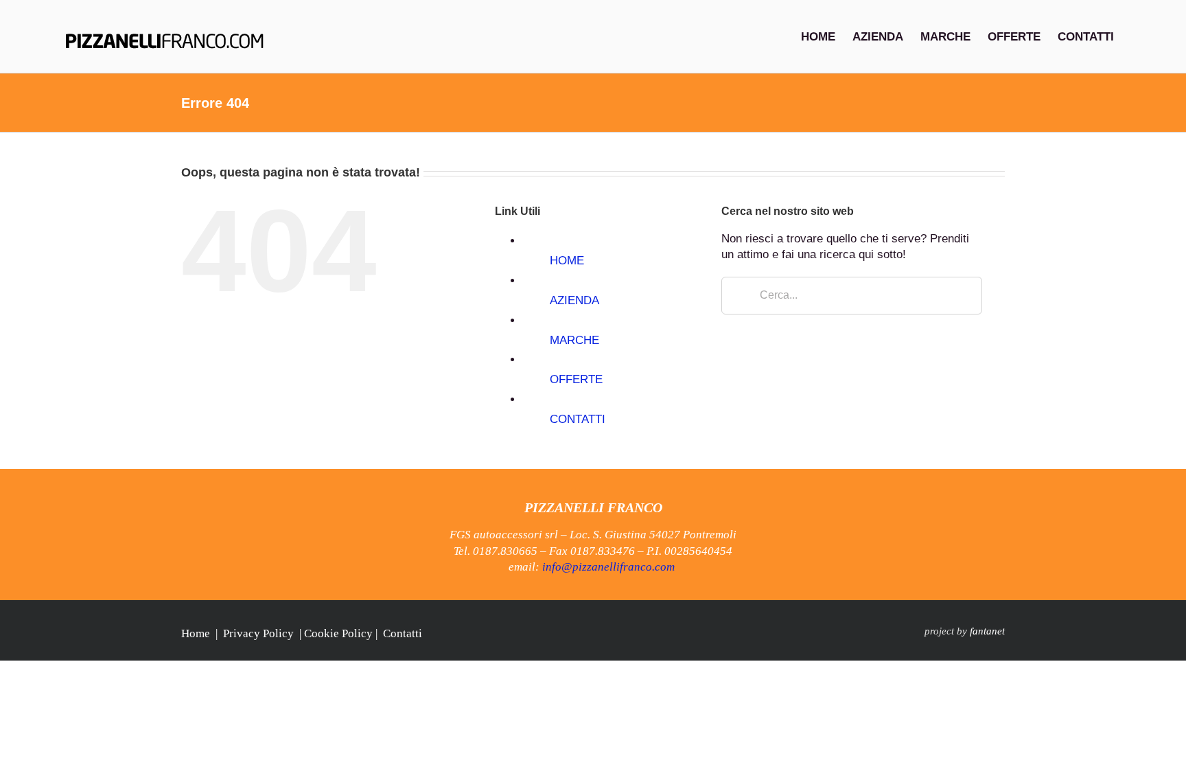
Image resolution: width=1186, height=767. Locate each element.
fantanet (987, 631)
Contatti (402, 633)
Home (195, 633)
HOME (567, 260)
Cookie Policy (338, 633)
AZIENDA (574, 300)
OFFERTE (576, 379)
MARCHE (574, 340)
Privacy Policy (258, 633)
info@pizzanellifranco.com (608, 566)
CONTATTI (577, 419)
